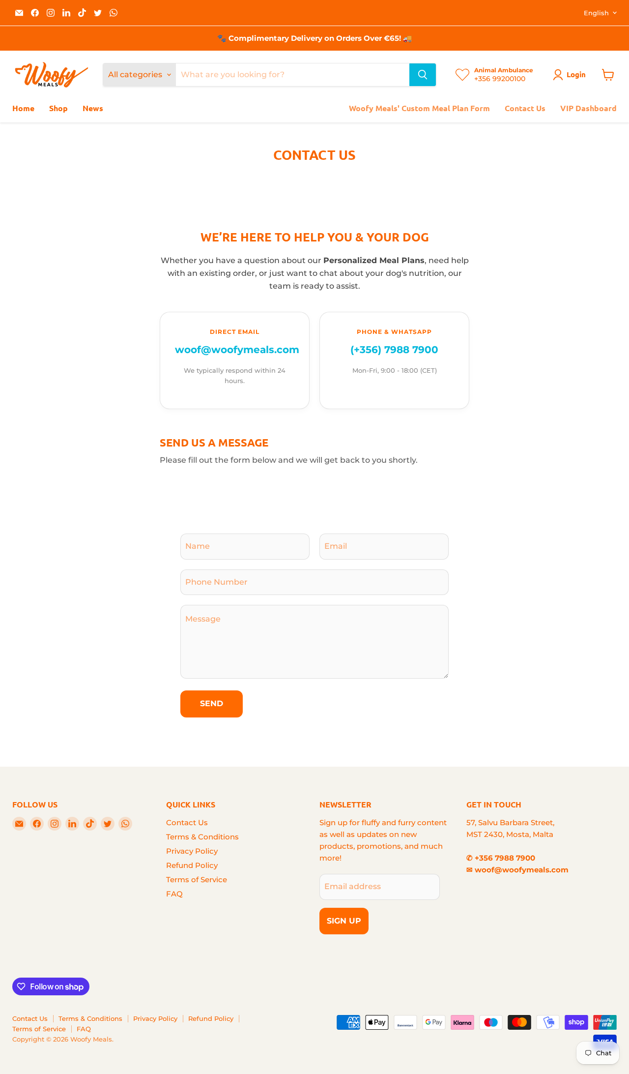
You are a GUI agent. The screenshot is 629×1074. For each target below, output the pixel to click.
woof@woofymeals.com (237, 350)
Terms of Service (196, 879)
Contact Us (525, 108)
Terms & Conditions (202, 836)
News (93, 108)
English (596, 13)
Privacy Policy (192, 851)
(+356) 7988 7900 (394, 350)
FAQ (174, 893)
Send (211, 703)
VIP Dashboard (588, 108)
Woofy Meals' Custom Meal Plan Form (419, 108)
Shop (58, 108)
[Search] (422, 74)
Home (23, 108)
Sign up (344, 920)
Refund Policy (192, 865)
